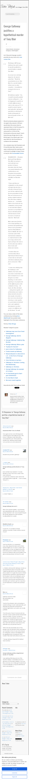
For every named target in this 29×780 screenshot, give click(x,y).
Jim (2, 737)
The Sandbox (6, 501)
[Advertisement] (21, 713)
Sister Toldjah (21, 735)
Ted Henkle (4, 716)
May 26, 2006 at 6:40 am (8, 451)
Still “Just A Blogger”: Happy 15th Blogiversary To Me (7, 711)
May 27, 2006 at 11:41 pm (8, 565)
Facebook (8, 18)
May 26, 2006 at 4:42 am (8, 427)
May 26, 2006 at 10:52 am (8, 464)
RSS (20, 732)
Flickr (17, 18)
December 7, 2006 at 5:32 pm (9, 650)
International (16, 49)
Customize (14, 773)
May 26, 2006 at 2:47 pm (8, 503)
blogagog (5, 539)
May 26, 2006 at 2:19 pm (8, 491)
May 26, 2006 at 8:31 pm (8, 525)
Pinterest (14, 18)
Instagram (20, 18)
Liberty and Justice (7, 426)
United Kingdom (14, 50)
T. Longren (5, 462)
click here (23, 723)
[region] (14, 767)
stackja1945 (6, 450)
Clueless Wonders (10, 49)
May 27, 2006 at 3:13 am (8, 541)
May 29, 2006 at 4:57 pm (8, 593)
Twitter (11, 18)
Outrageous (8, 50)
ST (6, 44)
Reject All (14, 776)
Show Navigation (23, 13)
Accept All (14, 769)
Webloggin (5, 648)
